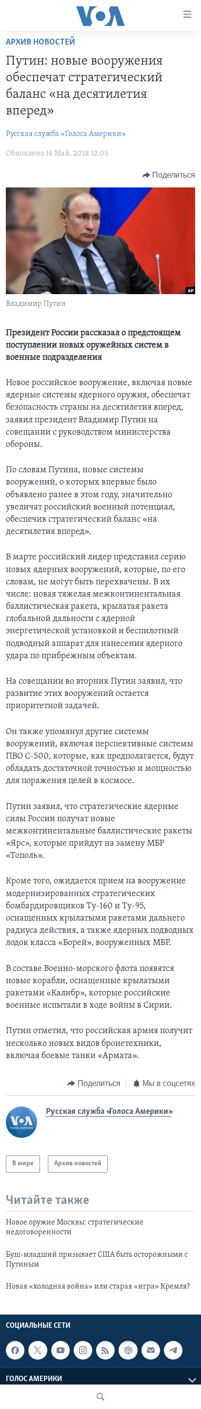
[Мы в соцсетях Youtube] (60, 1350)
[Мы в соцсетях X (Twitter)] (37, 1350)
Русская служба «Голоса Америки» (66, 134)
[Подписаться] (150, 1350)
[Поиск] (100, 1397)
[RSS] (105, 1350)
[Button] (169, 175)
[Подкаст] (128, 1350)
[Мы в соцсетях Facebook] (15, 1350)
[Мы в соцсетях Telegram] (173, 1350)
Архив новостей (40, 42)
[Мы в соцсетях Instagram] (83, 1350)
